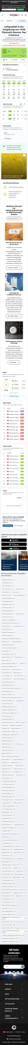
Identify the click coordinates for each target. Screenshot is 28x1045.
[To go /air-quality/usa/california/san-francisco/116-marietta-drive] (14, 480)
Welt (2, 20)
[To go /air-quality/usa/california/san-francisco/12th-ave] (14, 471)
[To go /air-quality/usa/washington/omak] (14, 436)
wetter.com (15, 392)
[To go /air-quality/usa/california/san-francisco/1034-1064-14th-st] (14, 462)
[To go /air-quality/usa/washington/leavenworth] (14, 423)
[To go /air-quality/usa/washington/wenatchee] (14, 420)
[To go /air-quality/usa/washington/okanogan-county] (14, 433)
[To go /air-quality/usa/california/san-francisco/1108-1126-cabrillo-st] (14, 477)
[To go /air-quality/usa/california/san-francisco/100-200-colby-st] (14, 456)
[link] (19, 15)
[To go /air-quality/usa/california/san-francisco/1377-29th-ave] (14, 465)
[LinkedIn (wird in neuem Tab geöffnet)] (22, 972)
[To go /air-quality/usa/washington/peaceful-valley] (14, 414)
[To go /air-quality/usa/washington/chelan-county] (14, 411)
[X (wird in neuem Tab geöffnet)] (10, 972)
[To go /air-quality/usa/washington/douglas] (14, 417)
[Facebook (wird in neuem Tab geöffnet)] (6, 972)
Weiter (20, 9)
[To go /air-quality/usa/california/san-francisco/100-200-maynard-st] (14, 459)
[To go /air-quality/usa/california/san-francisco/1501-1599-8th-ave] (14, 483)
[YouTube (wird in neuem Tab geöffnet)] (14, 972)
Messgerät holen (12, 197)
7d (24, 104)
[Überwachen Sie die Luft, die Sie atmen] (14, 232)
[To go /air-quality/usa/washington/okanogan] (14, 426)
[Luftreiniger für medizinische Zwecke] (14, 282)
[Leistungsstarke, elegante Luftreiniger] (14, 330)
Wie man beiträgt (18, 525)
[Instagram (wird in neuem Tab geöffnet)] (18, 972)
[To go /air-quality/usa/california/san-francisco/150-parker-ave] (14, 474)
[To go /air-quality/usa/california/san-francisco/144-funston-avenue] (14, 468)
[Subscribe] (22, 966)
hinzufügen (23, 20)
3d (21, 104)
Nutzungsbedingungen (14, 1036)
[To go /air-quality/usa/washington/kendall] (14, 439)
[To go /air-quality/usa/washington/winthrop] (14, 429)
